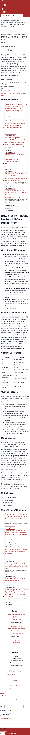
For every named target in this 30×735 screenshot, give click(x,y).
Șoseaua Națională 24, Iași (16, 614)
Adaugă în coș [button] (10, 118)
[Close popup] (3, 695)
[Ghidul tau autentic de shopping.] (7, 690)
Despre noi (16, 643)
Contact (16, 645)
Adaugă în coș (14, 50)
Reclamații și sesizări (16, 633)
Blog (16, 656)
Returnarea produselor (17, 663)
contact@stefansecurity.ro (16, 617)
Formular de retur (16, 665)
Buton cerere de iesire (13, 22)
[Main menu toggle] (5, 12)
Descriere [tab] (8, 209)
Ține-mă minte (6, 710)
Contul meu (16, 640)
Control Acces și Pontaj (14, 93)
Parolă (2, 706)
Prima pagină (5, 20)
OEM (2, 95)
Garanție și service (17, 631)
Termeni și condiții (16, 626)
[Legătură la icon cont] (2, 9)
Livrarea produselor (17, 660)
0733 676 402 (16, 619)
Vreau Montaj (17, 658)
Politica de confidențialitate (16, 628)
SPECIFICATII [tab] (9, 211)
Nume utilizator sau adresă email (10, 700)
